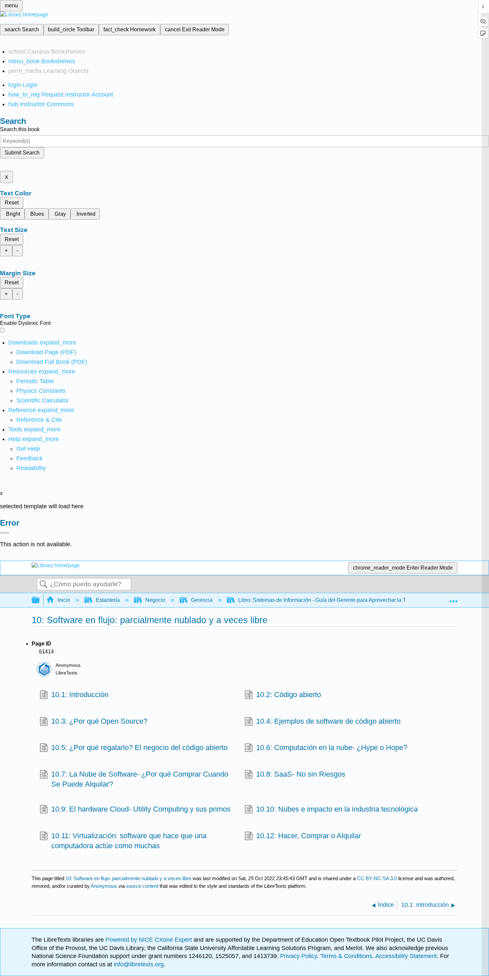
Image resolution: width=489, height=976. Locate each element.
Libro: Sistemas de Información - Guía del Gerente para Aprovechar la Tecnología (333, 600)
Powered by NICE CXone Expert (149, 939)
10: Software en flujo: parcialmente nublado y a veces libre (128, 878)
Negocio (155, 600)
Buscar (43, 584)
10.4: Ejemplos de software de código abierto (328, 721)
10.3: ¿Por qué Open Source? (99, 721)
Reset (12, 202)
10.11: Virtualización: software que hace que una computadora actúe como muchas (129, 841)
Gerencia (202, 600)
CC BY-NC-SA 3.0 (377, 878)
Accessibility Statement (406, 956)
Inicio (64, 600)
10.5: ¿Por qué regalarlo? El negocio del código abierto (139, 747)
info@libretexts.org (138, 964)
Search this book (20, 129)
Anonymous (104, 886)
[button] (29, 458)
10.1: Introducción (79, 694)
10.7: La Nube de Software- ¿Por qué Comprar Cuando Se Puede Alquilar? (139, 779)
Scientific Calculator (42, 400)
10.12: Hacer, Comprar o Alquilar (308, 836)
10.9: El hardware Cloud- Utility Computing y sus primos (141, 809)
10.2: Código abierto (288, 694)
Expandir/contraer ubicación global (453, 598)
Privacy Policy (298, 956)
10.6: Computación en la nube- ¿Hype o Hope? (331, 747)
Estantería (107, 600)
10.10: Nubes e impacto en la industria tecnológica (337, 809)
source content (142, 886)
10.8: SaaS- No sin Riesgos (300, 774)
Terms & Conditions (346, 956)
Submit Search (22, 152)
